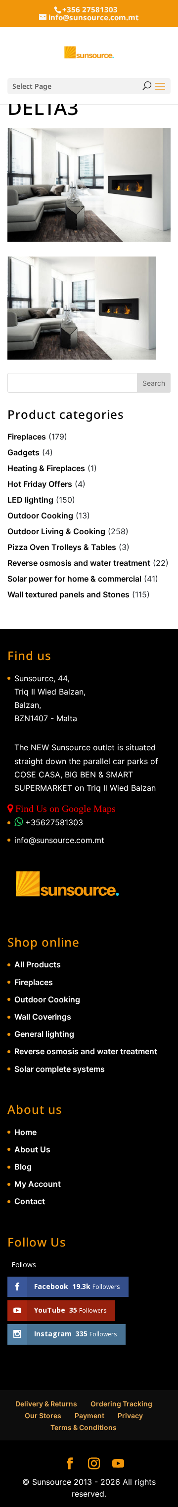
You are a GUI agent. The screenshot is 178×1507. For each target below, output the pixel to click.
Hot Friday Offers (39, 484)
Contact (29, 1201)
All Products (37, 964)
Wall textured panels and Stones (68, 594)
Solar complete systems (59, 1069)
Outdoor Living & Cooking (56, 531)
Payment (89, 1415)
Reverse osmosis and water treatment (78, 563)
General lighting (44, 1034)
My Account (37, 1184)
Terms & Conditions (83, 1427)
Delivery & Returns (46, 1403)
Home (25, 1132)
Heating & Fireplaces (46, 468)
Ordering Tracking (121, 1403)
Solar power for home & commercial (74, 579)
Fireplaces (26, 436)
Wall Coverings (42, 1017)
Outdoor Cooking (40, 515)
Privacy (130, 1415)
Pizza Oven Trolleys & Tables (61, 547)
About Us (32, 1149)
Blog (23, 1167)
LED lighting (30, 500)
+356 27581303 (90, 9)
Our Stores (43, 1415)
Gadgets (23, 452)
